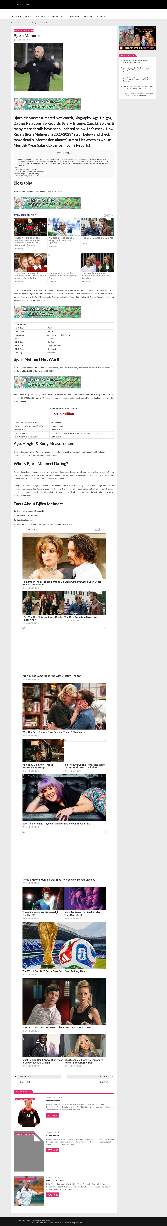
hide (70, 153)
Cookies (35, 1221)
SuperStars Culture (22, 4)
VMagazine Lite (76, 1223)
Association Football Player (23, 30)
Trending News (73, 16)
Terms (27, 1221)
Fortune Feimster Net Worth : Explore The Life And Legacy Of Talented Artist (138, 95)
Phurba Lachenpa (53, 1101)
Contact (21, 1221)
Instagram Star (55, 16)
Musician (88, 16)
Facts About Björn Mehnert (26, 176)
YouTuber (40, 16)
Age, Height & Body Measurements (29, 172)
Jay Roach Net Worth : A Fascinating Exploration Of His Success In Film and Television (136, 79)
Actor (18, 16)
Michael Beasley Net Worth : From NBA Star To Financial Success (137, 62)
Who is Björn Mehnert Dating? (27, 174)
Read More (53, 1115)
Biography (19, 167)
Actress (28, 16)
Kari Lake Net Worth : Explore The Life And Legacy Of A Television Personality (138, 87)
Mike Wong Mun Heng (55, 1180)
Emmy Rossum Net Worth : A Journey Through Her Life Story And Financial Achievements (136, 70)
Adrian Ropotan (52, 1136)
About (13, 1221)
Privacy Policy (44, 1221)
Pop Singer (100, 16)
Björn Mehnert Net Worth (26, 169)
